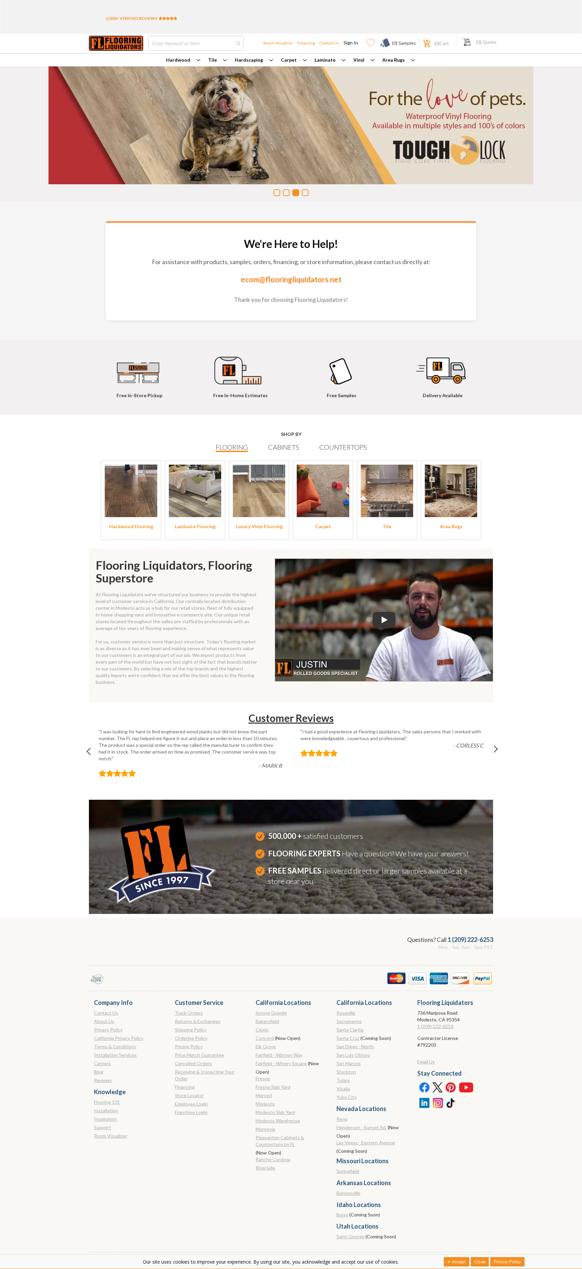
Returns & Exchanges (197, 1021)
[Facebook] (424, 1087)
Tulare (343, 1080)
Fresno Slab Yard (273, 1087)
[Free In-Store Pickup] (139, 367)
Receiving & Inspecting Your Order (204, 1075)
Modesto (265, 1104)
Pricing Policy (189, 1046)
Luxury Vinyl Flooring (259, 526)
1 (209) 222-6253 (470, 939)
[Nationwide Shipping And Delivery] (443, 367)
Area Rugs (393, 60)
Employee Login (191, 1104)
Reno (342, 1119)
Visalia (343, 1088)
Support (102, 1127)
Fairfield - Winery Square (281, 1063)
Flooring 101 (107, 1102)
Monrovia (265, 1129)
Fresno (263, 1078)
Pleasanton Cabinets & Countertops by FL (280, 1141)
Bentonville (348, 1193)
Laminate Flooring (195, 526)
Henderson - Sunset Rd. (361, 1127)
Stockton (346, 1072)
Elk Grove (266, 1046)
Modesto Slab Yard (275, 1112)
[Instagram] (437, 1102)
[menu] (291, 60)
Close (479, 1261)
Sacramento (349, 1021)
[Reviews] (168, 18)
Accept (458, 1261)
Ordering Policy (191, 1038)
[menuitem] (183, 60)
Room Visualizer (278, 42)
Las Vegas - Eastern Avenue (365, 1142)
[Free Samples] (341, 367)
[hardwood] (131, 490)
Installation (106, 1110)
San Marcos (348, 1063)
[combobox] (196, 43)
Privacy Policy (108, 1030)
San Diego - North (355, 1046)
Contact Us (329, 42)
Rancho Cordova (273, 1159)
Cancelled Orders (193, 1063)
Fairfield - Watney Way (279, 1055)
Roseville (345, 1013)
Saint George (350, 1236)
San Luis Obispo (353, 1055)
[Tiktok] (451, 1102)
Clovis (262, 1030)
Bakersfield (267, 1021)
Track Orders (189, 1013)
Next (490, 753)
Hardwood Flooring (131, 526)
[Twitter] (437, 1087)
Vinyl (358, 60)
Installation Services (115, 1055)
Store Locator (189, 1095)
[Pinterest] (451, 1087)
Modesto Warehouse (278, 1120)
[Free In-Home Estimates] (240, 367)
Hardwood (178, 60)
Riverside (265, 1168)
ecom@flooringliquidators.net (291, 279)
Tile (212, 60)
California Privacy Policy (118, 1038)
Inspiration (105, 1119)
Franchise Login (191, 1112)
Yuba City (346, 1097)
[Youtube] (466, 1087)
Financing (306, 42)
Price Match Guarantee (199, 1055)
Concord (265, 1038)
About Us (104, 1021)
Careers (102, 1063)
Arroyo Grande (271, 1013)
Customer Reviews (291, 718)
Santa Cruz (347, 1038)
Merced (264, 1095)
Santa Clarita (349, 1030)
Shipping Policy (190, 1030)
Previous (92, 753)
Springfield (347, 1171)
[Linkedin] (424, 1102)
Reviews (103, 1080)
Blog (98, 1072)
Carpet (289, 60)
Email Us (426, 1062)
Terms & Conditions (115, 1046)
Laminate (325, 60)
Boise (342, 1214)
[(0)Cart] (423, 42)
